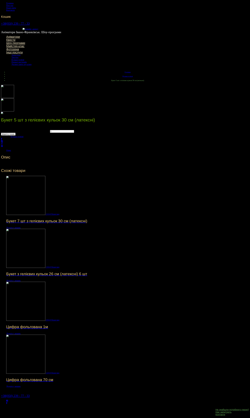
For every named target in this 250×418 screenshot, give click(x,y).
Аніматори (13, 36)
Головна (10, 3)
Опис (8, 150)
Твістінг (15, 57)
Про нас (9, 5)
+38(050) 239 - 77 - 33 (15, 23)
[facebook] (6, 403)
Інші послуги (14, 52)
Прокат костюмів (19, 62)
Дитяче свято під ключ (21, 64)
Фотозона (12, 49)
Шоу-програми (15, 43)
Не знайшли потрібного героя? (232, 409)
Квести (10, 39)
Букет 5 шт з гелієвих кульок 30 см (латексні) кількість (25, 131)
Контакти (10, 10)
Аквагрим (15, 55)
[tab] (127, 150)
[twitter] (7, 401)
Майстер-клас (15, 46)
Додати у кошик (8, 134)
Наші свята (11, 8)
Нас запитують (223, 412)
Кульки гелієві (17, 60)
